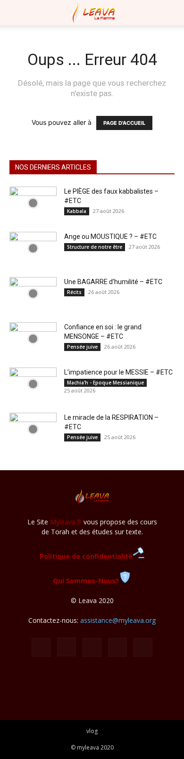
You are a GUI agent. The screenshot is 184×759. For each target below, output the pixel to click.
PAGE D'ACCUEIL (124, 123)
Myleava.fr (66, 521)
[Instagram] (66, 646)
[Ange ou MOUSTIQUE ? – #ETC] (33, 248)
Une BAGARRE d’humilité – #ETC (113, 282)
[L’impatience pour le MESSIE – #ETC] (33, 383)
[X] (117, 647)
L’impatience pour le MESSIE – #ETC (118, 372)
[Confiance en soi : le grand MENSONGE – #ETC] (33, 338)
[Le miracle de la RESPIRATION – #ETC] (33, 429)
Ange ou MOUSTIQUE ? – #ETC (110, 236)
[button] (16, 12)
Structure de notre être (94, 247)
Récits (74, 292)
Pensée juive (82, 346)
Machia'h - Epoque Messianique (105, 382)
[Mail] (92, 647)
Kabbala (76, 211)
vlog (92, 731)
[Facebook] (41, 647)
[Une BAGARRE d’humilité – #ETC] (33, 293)
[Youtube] (143, 647)
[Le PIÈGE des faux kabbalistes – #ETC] (33, 203)
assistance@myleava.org (118, 620)
